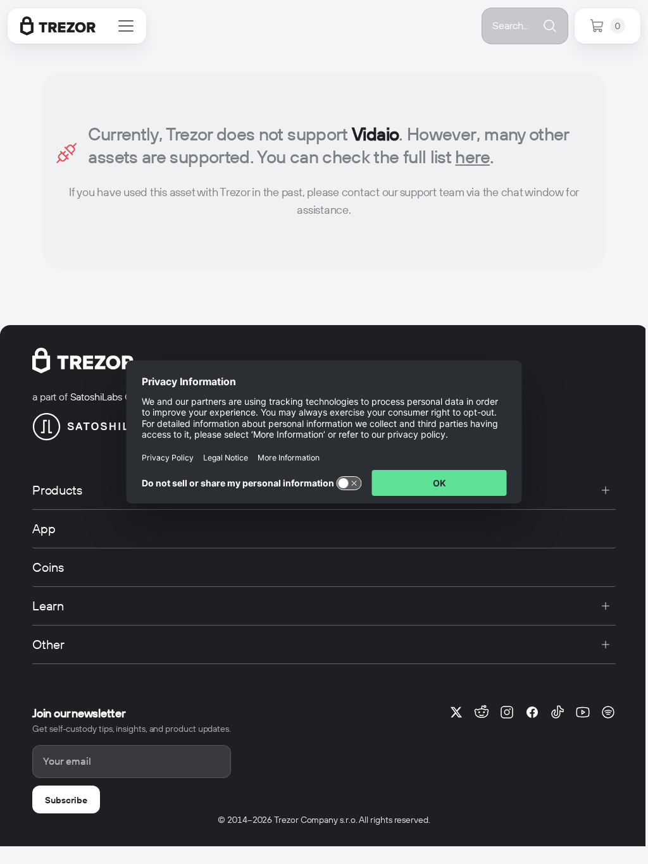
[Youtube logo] (582, 712)
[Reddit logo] (481, 712)
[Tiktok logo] (557, 712)
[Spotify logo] (608, 712)
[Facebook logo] (532, 712)
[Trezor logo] (58, 25)
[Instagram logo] (506, 712)
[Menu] (126, 26)
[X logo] (456, 712)
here (472, 156)
